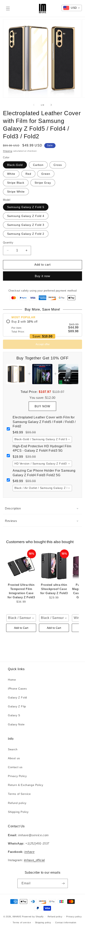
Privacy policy (74, 916)
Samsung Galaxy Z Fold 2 (25, 233)
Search (13, 749)
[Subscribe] (63, 883)
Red (28, 173)
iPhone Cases (17, 688)
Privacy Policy (17, 776)
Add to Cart (21, 627)
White (11, 173)
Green (45, 173)
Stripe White (16, 191)
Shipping (7, 151)
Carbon (38, 164)
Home (12, 679)
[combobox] (42, 439)
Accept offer (43, 344)
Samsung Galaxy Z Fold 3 (25, 224)
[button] (8, 8)
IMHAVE (16, 916)
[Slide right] (51, 105)
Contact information (65, 922)
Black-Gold (15, 164)
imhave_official (34, 860)
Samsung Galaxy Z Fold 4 (25, 216)
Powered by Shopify (33, 916)
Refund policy (17, 803)
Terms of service (22, 922)
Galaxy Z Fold (17, 697)
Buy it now (42, 276)
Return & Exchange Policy (25, 785)
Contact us (15, 767)
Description (13, 508)
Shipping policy (43, 922)
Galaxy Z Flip (17, 706)
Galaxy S (14, 715)
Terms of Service (19, 793)
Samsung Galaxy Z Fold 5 (25, 207)
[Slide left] (33, 105)
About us (14, 758)
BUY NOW (42, 406)
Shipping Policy (18, 811)
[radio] (42, 326)
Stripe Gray (43, 182)
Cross (58, 164)
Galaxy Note (16, 724)
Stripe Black (15, 182)
